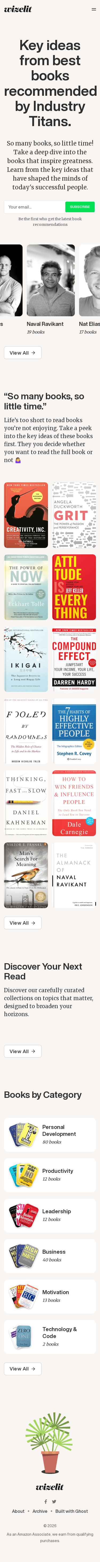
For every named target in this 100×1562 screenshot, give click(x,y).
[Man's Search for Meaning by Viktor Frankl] (26, 875)
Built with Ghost (71, 1511)
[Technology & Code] (50, 1337)
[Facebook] (46, 1501)
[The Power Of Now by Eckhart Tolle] (26, 587)
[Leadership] (50, 1216)
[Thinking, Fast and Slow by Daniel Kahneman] (26, 803)
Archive (40, 1511)
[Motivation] (50, 1296)
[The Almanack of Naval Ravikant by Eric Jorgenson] (74, 875)
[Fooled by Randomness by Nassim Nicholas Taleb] (26, 731)
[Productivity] (50, 1175)
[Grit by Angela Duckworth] (74, 515)
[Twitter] (54, 1501)
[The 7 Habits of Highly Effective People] (74, 731)
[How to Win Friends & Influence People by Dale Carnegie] (74, 803)
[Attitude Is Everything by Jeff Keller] (74, 587)
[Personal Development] (50, 1135)
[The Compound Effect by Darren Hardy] (74, 659)
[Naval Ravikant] (49, 290)
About (18, 1511)
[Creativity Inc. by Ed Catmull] (26, 515)
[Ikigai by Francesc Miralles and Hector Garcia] (26, 659)
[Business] (50, 1256)
